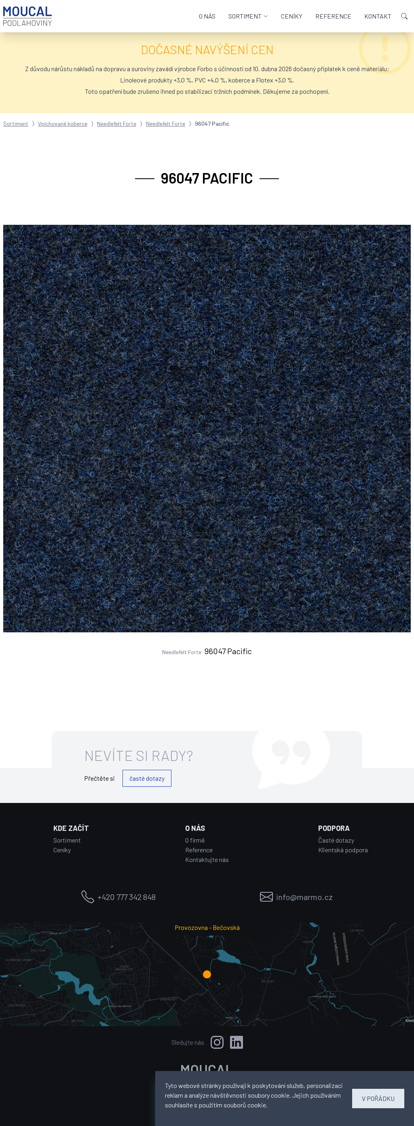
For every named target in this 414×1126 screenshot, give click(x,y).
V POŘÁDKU (378, 1098)
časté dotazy (147, 778)
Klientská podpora (343, 849)
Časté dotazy (336, 840)
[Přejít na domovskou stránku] (27, 16)
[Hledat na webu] (404, 16)
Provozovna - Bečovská (207, 927)
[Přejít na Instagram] (217, 1042)
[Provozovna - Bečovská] (207, 974)
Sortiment (15, 123)
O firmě (195, 840)
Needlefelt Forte (116, 123)
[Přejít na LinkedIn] (236, 1042)
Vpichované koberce (62, 123)
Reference (199, 849)
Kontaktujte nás (207, 859)
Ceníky (62, 849)
